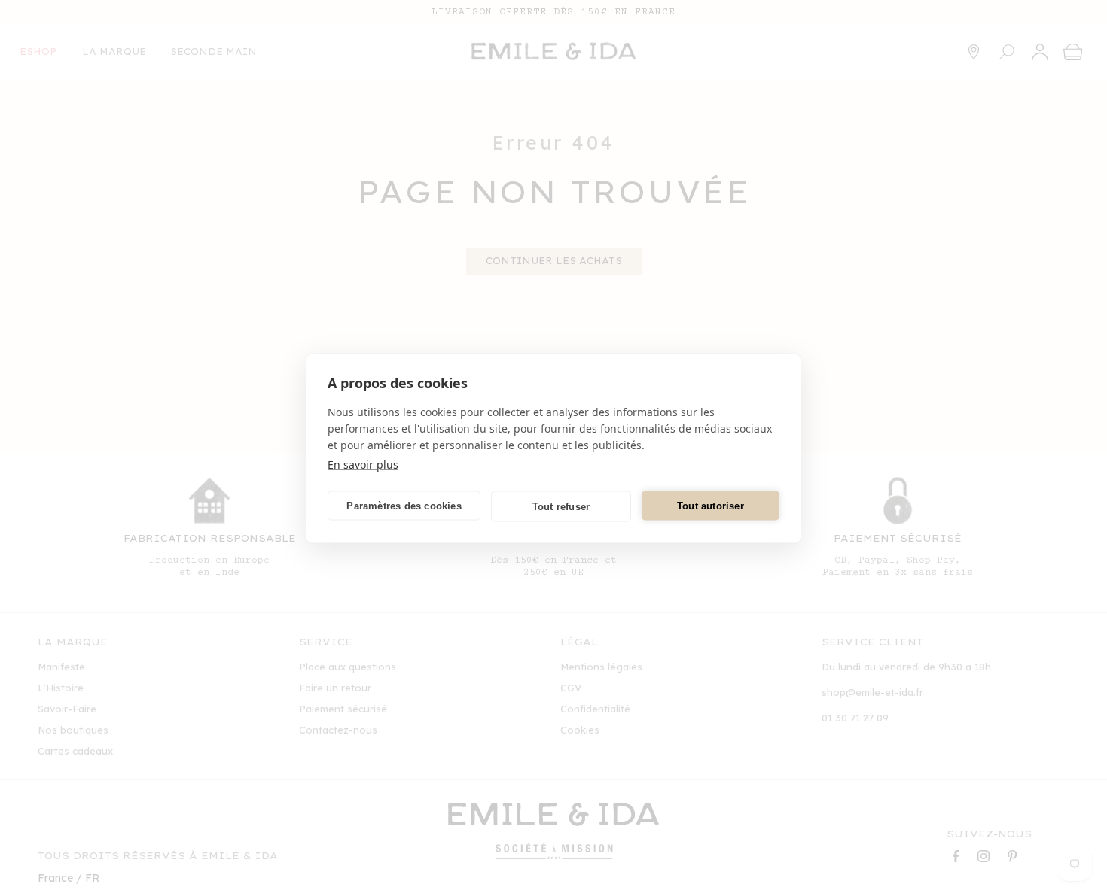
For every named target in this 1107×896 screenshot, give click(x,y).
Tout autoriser (710, 505)
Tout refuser (561, 506)
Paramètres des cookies (403, 505)
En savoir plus (363, 464)
